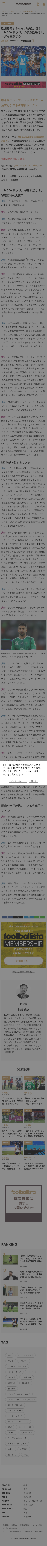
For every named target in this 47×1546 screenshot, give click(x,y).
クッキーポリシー (18, 781)
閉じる (33, 781)
